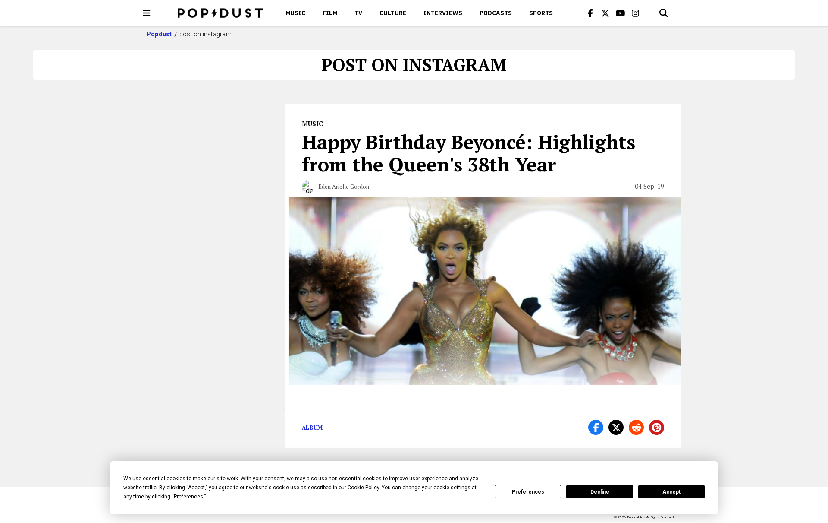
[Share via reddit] (636, 427)
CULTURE (393, 13)
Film (330, 13)
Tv (358, 13)
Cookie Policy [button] (363, 488)
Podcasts (496, 13)
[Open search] (664, 13)
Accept (671, 492)
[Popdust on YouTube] (620, 13)
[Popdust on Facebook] (590, 13)
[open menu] (147, 13)
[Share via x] (616, 427)
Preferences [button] (188, 497)
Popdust (159, 34)
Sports (541, 13)
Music (295, 13)
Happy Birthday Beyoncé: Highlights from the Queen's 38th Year (468, 153)
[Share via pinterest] (656, 427)
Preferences (528, 492)
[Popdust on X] (605, 13)
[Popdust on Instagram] (635, 13)
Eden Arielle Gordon (343, 186)
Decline (599, 492)
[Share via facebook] (595, 427)
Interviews (442, 13)
